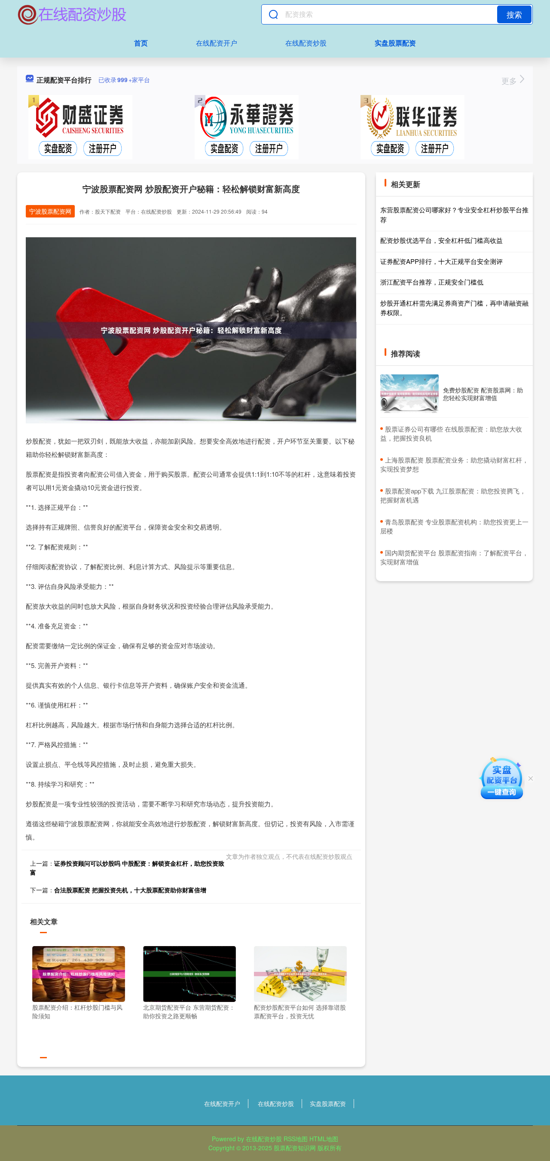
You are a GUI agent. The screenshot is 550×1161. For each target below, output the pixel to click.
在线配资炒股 (306, 43)
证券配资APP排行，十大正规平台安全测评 (441, 261)
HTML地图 (323, 1138)
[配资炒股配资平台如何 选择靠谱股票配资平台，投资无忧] (300, 973)
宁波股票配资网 (50, 211)
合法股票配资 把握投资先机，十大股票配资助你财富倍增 (130, 889)
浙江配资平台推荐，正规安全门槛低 (431, 281)
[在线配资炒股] (72, 14)
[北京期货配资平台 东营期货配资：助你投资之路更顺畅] (189, 973)
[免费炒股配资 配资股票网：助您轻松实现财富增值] (409, 394)
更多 (510, 80)
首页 (141, 43)
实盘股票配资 (395, 43)
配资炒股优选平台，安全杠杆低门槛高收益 (441, 240)
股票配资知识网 (295, 1147)
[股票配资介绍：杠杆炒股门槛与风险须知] (78, 973)
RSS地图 (296, 1138)
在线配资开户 (216, 43)
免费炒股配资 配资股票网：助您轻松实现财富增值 (483, 394)
